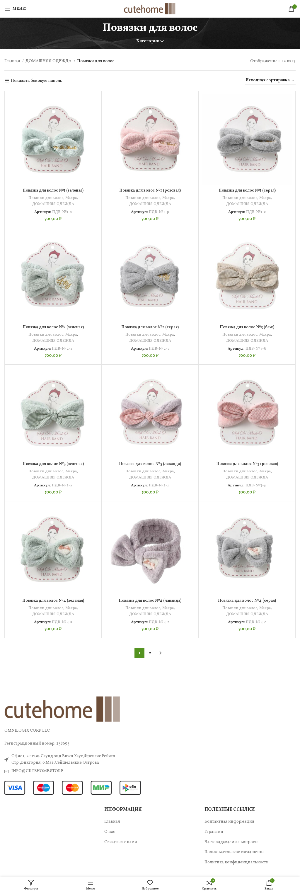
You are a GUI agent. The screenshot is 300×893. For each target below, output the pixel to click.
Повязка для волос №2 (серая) (150, 327)
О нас (109, 832)
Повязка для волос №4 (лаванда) (150, 600)
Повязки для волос (45, 198)
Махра (71, 198)
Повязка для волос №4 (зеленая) (53, 600)
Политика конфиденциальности (236, 862)
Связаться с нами (120, 842)
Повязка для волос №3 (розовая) (247, 464)
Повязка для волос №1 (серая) (247, 190)
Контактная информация (229, 821)
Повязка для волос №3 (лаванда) (150, 464)
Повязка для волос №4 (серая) (247, 600)
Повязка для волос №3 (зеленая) (53, 464)
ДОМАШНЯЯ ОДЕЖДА (48, 61)
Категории (147, 41)
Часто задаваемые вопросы (231, 842)
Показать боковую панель (36, 80)
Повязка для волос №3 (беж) (247, 327)
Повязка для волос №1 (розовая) (150, 190)
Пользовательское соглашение (234, 852)
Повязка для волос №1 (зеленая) (53, 190)
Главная (12, 61)
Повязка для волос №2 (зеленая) (53, 327)
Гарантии (213, 832)
